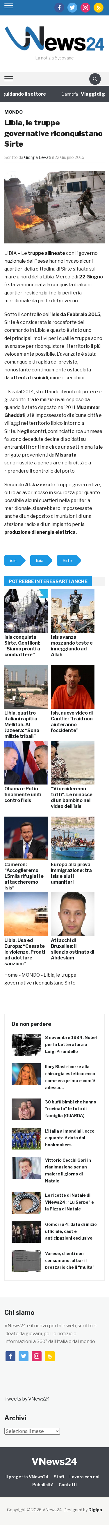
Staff (59, 1476)
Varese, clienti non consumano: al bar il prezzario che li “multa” (69, 1260)
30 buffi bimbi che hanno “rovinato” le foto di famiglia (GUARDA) (70, 1108)
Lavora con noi (84, 1476)
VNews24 (54, 1461)
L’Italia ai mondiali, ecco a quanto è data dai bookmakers (69, 1138)
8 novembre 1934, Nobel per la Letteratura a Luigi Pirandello (71, 1044)
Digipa (95, 1509)
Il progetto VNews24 (27, 1476)
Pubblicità (42, 1484)
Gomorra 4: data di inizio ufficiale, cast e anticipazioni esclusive (71, 1231)
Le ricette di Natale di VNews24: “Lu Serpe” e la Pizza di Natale (69, 1202)
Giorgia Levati (37, 157)
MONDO (13, 112)
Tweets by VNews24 (27, 1399)
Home (11, 975)
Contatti (68, 1484)
